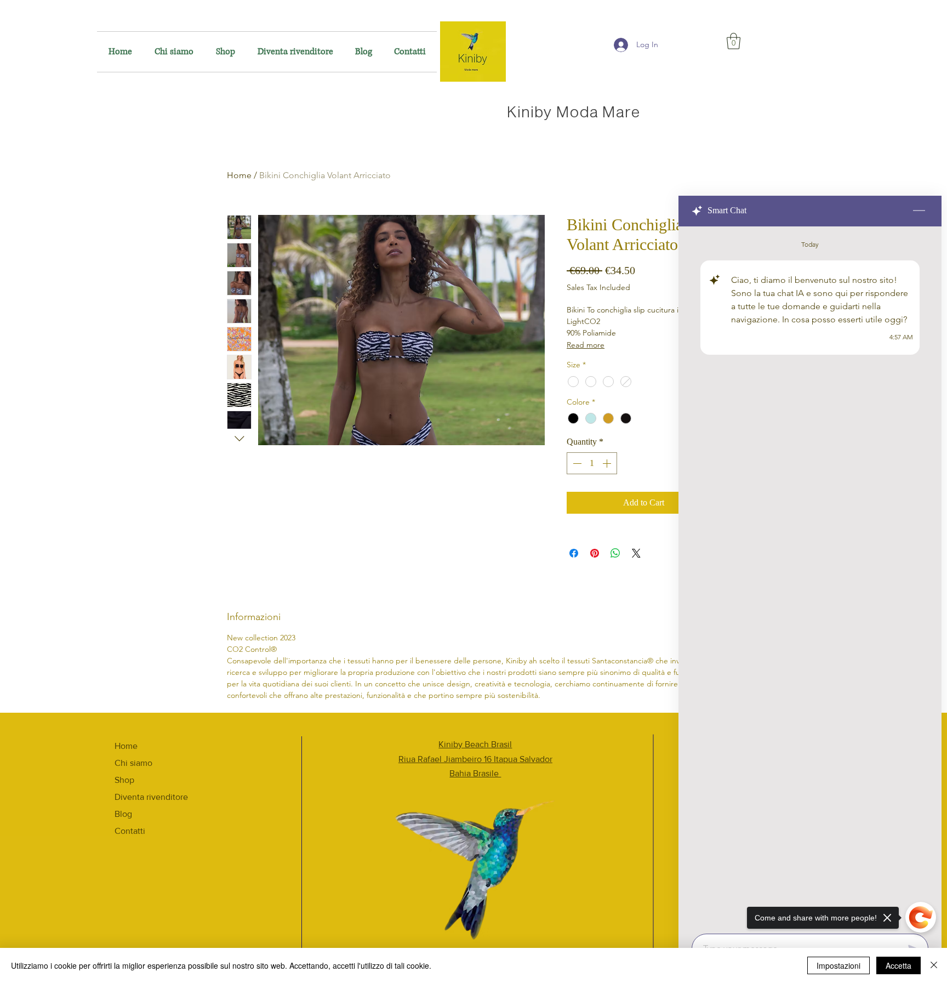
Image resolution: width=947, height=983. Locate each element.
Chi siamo (133, 763)
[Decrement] (576, 463)
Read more (585, 345)
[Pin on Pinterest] (594, 553)
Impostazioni (838, 965)
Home (239, 175)
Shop (124, 780)
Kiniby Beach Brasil (475, 744)
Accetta (898, 965)
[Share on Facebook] (573, 553)
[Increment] (607, 463)
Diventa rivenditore (151, 797)
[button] (733, 41)
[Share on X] (636, 553)
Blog (123, 814)
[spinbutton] (592, 463)
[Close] (933, 965)
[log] (810, 576)
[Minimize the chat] (919, 211)
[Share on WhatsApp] (615, 553)
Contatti (130, 831)
